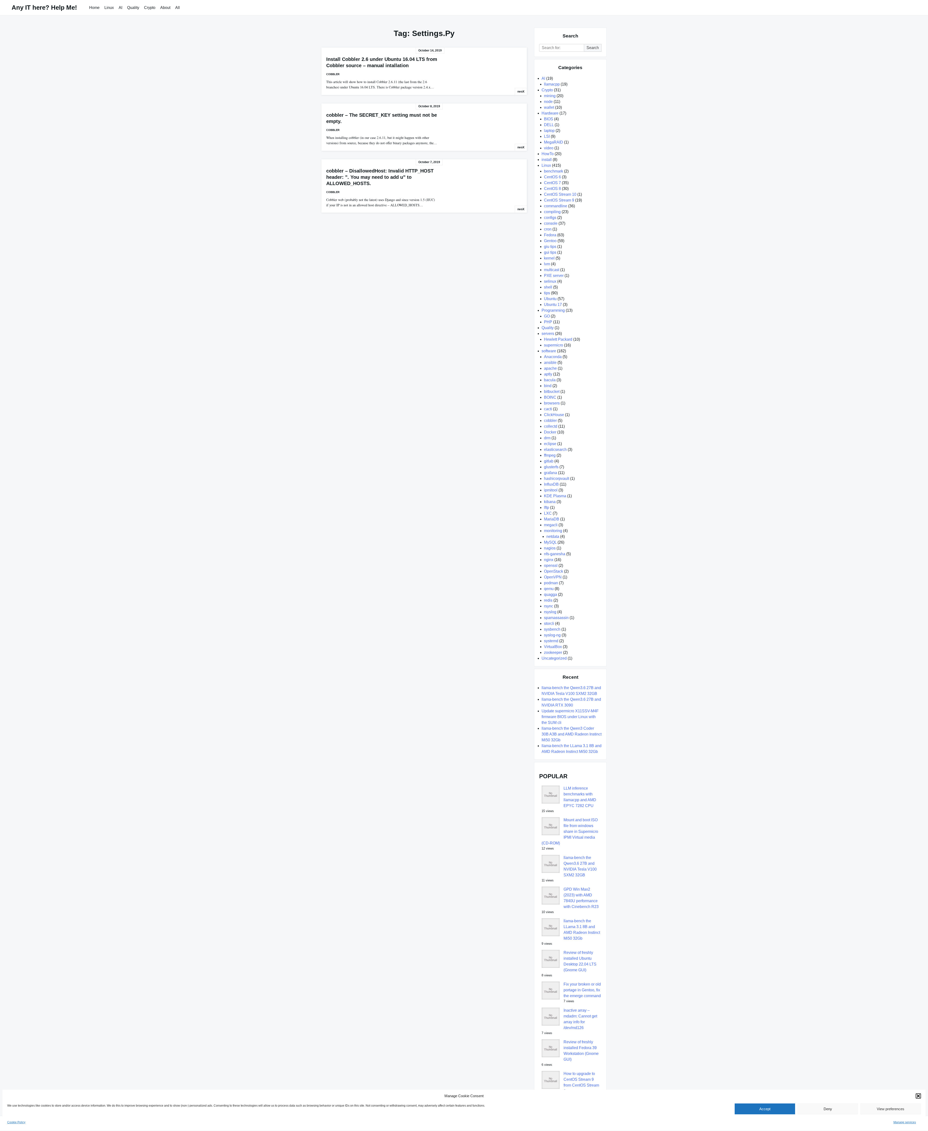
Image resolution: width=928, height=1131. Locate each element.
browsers (552, 403)
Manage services (904, 1122)
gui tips (550, 252)
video (548, 148)
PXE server (554, 276)
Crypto (149, 8)
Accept (764, 1109)
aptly (548, 374)
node (548, 102)
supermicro (553, 345)
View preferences (890, 1109)
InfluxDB (551, 484)
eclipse (550, 444)
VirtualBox (553, 647)
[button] (918, 1096)
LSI (547, 136)
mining (550, 96)
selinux (550, 281)
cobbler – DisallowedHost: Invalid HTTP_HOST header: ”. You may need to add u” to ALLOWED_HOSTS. (380, 177)
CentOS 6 (552, 177)
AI (120, 8)
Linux (109, 8)
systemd (551, 641)
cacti (548, 409)
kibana (550, 502)
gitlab (548, 461)
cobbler (333, 74)
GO (547, 316)
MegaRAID (553, 142)
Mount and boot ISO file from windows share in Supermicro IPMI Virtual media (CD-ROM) (570, 831)
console (551, 223)
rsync (548, 606)
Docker (550, 432)
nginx (548, 560)
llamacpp (552, 84)
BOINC (550, 397)
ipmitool (551, 490)
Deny (828, 1109)
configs (550, 218)
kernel (549, 258)
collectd (550, 426)
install (547, 160)
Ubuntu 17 (553, 305)
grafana (550, 473)
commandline (555, 206)
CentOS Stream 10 (560, 194)
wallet (549, 107)
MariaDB (551, 519)
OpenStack (553, 571)
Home (94, 8)
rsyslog (550, 612)
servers (548, 333)
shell (548, 287)
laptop (549, 131)
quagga (550, 594)
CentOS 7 (552, 183)
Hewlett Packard (558, 339)
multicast (551, 270)
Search (593, 48)
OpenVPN (553, 577)
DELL (549, 125)
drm (547, 438)
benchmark (553, 171)
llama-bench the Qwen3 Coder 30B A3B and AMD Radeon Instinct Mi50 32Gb (572, 734)
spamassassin (556, 618)
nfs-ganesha (554, 554)
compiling (552, 212)
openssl (551, 565)
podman (551, 583)
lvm (547, 264)
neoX (520, 91)
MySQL (550, 542)
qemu (549, 589)
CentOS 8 (552, 189)
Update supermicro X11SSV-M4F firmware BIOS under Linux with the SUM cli (570, 717)
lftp (546, 507)
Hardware (550, 113)
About (165, 8)
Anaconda (553, 357)
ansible (550, 362)
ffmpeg (550, 455)
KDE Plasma (555, 496)
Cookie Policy (16, 1122)
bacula (550, 380)
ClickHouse (554, 415)
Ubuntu (550, 299)
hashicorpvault (556, 478)
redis (548, 600)
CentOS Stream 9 (559, 200)
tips (547, 293)
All (177, 8)
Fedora (550, 235)
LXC (548, 513)
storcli (549, 623)
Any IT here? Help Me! (44, 7)
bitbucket (551, 391)
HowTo (548, 154)
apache (550, 368)
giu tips (550, 247)
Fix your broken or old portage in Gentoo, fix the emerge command (582, 990)
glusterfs (551, 467)
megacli (551, 525)
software (549, 351)
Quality (133, 8)
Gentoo (550, 241)
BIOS (548, 119)
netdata (552, 536)
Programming (553, 310)
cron (547, 229)
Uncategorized (554, 658)
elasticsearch (555, 449)
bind (547, 386)
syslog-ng (552, 635)
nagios (550, 548)
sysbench (552, 629)
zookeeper (553, 652)
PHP (548, 322)
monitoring (553, 531)
